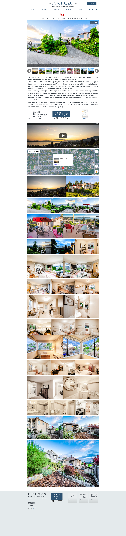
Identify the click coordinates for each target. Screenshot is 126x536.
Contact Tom (93, 9)
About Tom (57, 9)
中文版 (91, 3)
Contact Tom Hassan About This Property (61, 114)
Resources (69, 9)
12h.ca (34, 508)
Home (33, 9)
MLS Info (85, 119)
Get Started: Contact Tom (56, 496)
